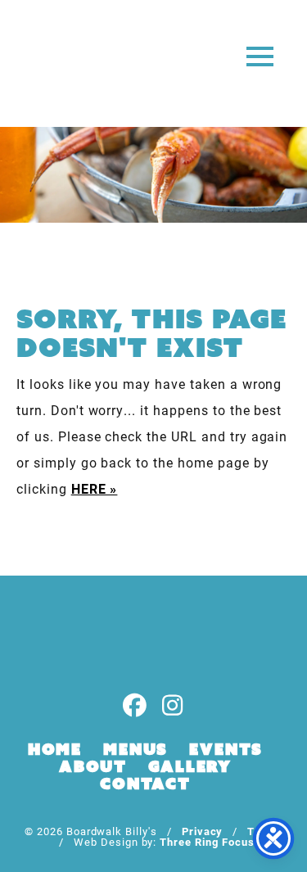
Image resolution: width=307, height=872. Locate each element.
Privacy (202, 831)
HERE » (94, 488)
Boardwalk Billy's (76, 63)
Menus (135, 749)
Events (226, 749)
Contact (145, 783)
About (93, 766)
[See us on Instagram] (173, 706)
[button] (259, 55)
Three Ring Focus (207, 841)
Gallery (190, 766)
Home (55, 749)
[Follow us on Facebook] (135, 706)
